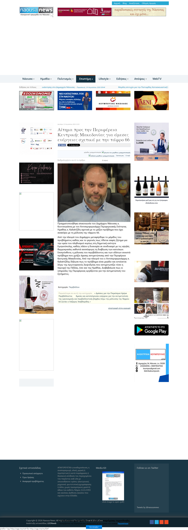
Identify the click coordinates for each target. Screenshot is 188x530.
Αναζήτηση (134, 3)
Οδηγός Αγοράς (149, 3)
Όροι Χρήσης (28, 477)
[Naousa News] (36, 12)
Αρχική (117, 3)
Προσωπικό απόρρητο (32, 473)
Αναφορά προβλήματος (33, 481)
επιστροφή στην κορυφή (119, 308)
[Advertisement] (94, 56)
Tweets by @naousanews (148, 507)
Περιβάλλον (74, 287)
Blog (125, 3)
